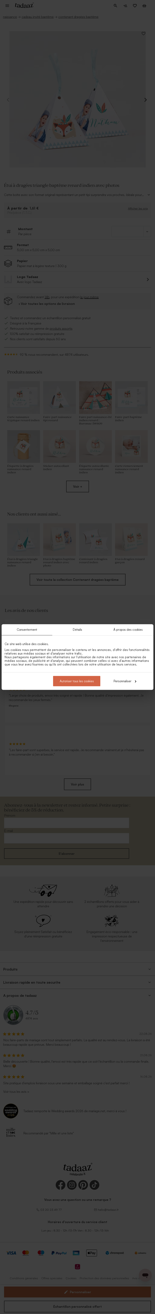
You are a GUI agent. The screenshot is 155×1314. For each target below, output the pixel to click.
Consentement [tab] (27, 630)
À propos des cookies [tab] (128, 630)
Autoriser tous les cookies (77, 681)
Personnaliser (122, 681)
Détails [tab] (77, 630)
